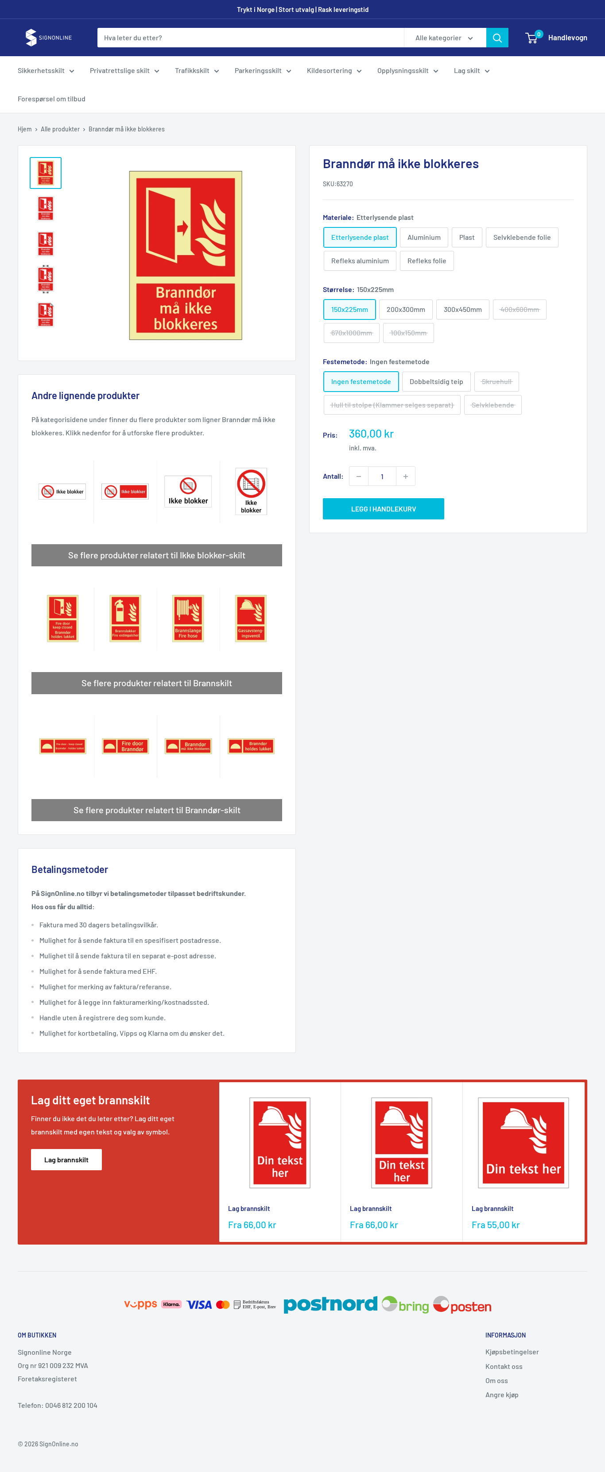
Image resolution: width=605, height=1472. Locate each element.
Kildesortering (329, 70)
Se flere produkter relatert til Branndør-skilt (157, 809)
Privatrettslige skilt (120, 70)
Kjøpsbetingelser (512, 1351)
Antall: (333, 476)
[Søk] (497, 37)
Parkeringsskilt (258, 70)
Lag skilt (467, 70)
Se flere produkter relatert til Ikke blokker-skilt (156, 555)
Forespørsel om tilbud (51, 98)
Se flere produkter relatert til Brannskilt (156, 682)
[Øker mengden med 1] (405, 476)
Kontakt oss (504, 1366)
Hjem (25, 129)
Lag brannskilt (66, 1159)
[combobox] (250, 37)
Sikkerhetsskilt (41, 70)
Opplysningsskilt (403, 70)
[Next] (585, 1162)
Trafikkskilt (192, 70)
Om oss (496, 1380)
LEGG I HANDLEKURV (383, 509)
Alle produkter (60, 129)
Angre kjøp (502, 1394)
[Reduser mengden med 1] (358, 476)
